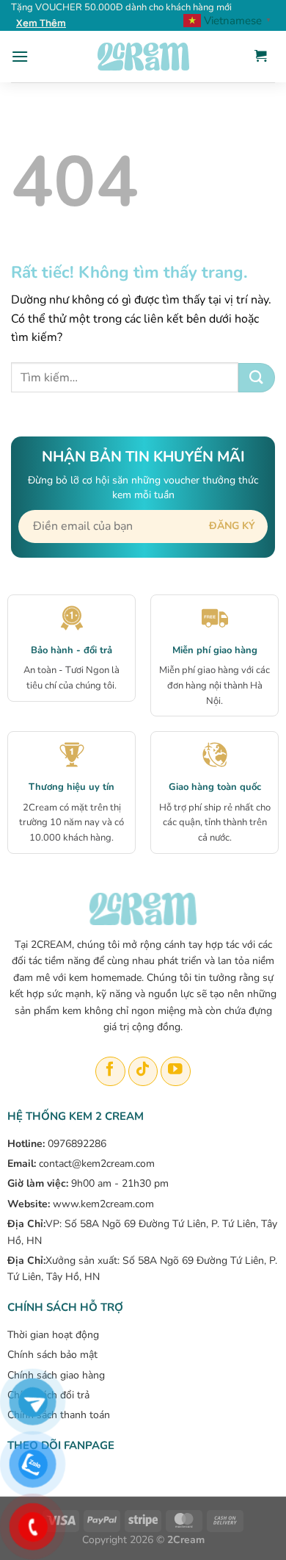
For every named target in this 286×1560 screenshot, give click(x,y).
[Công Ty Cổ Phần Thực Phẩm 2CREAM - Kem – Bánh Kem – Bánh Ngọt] (143, 57)
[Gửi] (256, 377)
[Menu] (20, 56)
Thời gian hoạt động (53, 1335)
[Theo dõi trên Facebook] (110, 1072)
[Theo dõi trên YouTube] (176, 1072)
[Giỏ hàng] (261, 56)
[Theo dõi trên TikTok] (143, 1072)
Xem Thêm (41, 22)
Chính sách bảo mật (52, 1355)
